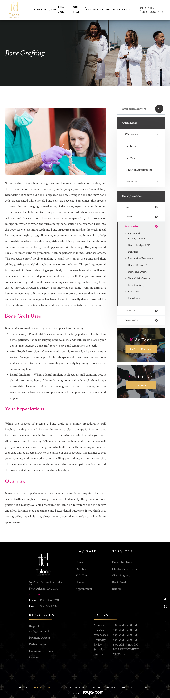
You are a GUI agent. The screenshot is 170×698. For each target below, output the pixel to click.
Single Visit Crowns (139, 278)
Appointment (84, 589)
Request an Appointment (138, 170)
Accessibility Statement (103, 688)
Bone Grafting (136, 285)
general (129, 216)
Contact (123, 10)
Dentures (133, 252)
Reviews (34, 658)
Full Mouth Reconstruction (136, 236)
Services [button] (50, 10)
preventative (131, 320)
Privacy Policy (129, 688)
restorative (132, 226)
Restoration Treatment (140, 258)
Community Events (41, 651)
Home (38, 10)
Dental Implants (122, 562)
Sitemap (146, 688)
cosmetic (130, 310)
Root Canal (134, 291)
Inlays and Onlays (137, 272)
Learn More (140, 349)
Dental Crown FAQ (138, 265)
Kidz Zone (130, 158)
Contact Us (131, 181)
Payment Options (39, 638)
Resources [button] (108, 10)
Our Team (130, 146)
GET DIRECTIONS (39, 595)
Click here (140, 386)
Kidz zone (62, 10)
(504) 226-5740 (49, 600)
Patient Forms (37, 644)
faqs (127, 207)
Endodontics (135, 298)
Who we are (131, 134)
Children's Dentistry (124, 569)
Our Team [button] (77, 10)
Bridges (116, 589)
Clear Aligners (121, 576)
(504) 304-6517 (49, 606)
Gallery (92, 10)
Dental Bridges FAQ (139, 245)
